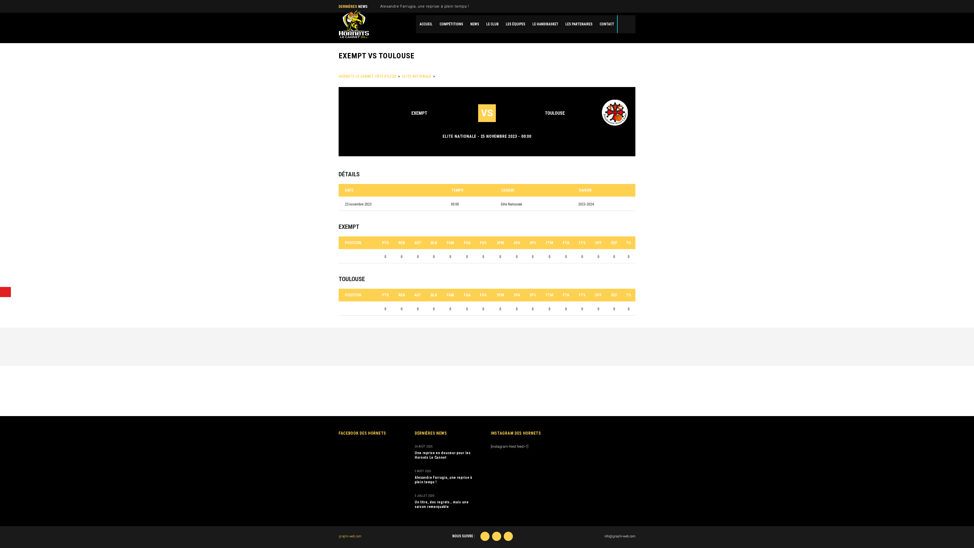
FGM (450, 243)
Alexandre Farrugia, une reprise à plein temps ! (424, 6)
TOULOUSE (555, 113)
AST (417, 243)
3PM (500, 243)
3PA (517, 243)
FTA (566, 243)
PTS (385, 243)
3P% (532, 243)
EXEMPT (419, 113)
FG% (483, 243)
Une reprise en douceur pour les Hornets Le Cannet (443, 455)
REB (401, 243)
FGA (467, 243)
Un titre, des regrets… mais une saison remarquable (442, 504)
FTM (549, 243)
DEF (614, 243)
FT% (582, 243)
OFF (598, 243)
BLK (434, 243)
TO (628, 243)
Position (353, 243)
